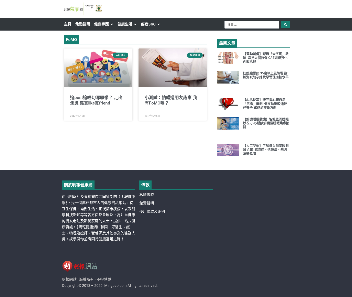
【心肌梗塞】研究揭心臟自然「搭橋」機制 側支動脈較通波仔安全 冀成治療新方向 (265, 103)
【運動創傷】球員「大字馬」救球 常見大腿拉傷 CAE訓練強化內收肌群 (266, 58)
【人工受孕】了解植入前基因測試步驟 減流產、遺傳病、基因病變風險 (266, 149)
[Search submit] (285, 24)
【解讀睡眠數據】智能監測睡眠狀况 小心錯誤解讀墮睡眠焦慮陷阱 (266, 123)
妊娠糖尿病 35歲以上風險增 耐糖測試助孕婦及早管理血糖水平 (266, 75)
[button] (104, 24)
